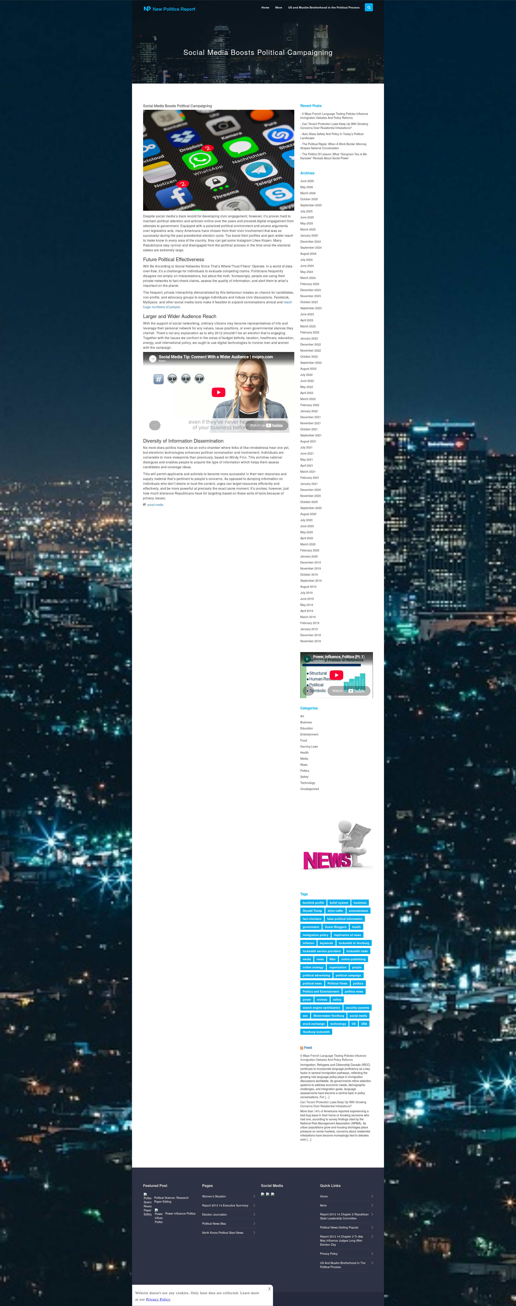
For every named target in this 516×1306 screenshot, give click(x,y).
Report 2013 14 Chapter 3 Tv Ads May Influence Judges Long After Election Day (341, 1240)
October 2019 (309, 574)
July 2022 (306, 375)
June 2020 (307, 526)
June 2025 (307, 217)
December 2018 (310, 635)
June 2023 (307, 314)
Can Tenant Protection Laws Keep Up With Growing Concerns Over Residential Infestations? (334, 126)
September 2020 (311, 508)
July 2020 (306, 520)
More (278, 7)
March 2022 (308, 399)
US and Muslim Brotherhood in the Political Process (324, 7)
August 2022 (308, 369)
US (354, 1024)
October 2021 (309, 429)
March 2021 (308, 471)
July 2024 (306, 260)
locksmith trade (357, 951)
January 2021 (309, 484)
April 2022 (306, 393)
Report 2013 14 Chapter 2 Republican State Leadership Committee (344, 1216)
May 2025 (306, 223)
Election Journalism (214, 1214)
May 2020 (306, 532)
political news (312, 983)
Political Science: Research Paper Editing (171, 1199)
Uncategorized (309, 789)
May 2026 (306, 187)
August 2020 (308, 514)
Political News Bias (214, 1223)
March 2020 (308, 544)
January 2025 (309, 235)
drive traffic (335, 911)
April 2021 (306, 465)
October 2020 (309, 502)
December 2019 (310, 562)
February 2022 (309, 405)
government (311, 927)
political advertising (316, 975)
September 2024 (311, 247)
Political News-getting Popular (339, 1227)
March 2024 (308, 278)
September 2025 (311, 205)
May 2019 (306, 605)
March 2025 (308, 229)
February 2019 (309, 623)
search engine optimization (321, 1007)
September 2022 (311, 362)
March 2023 (308, 326)
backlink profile (313, 903)
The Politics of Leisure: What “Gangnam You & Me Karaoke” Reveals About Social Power (333, 156)
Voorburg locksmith (316, 1032)
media (307, 959)
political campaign (348, 975)
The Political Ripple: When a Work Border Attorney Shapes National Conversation (333, 146)
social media (155, 505)
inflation (308, 943)
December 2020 (310, 490)
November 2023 (310, 296)
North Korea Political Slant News (222, 1233)
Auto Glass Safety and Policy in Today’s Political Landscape (331, 136)
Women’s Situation (214, 1196)
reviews (322, 999)
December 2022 (310, 344)
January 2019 (309, 629)
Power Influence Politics (180, 1213)
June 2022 (307, 381)
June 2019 (307, 599)
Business (306, 722)
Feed (308, 1047)
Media (304, 758)
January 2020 (309, 556)
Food (303, 740)
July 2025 (306, 211)
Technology (307, 783)
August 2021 (308, 441)
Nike (333, 959)
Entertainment (309, 734)
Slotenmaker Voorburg (328, 1016)
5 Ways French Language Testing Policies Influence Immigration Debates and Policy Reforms (334, 116)
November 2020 (310, 496)
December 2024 (310, 241)
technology (338, 1024)
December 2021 (310, 417)
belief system (339, 903)
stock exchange (314, 1024)
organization (337, 967)
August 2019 (308, 586)
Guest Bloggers (335, 927)
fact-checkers (312, 919)
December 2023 (310, 290)
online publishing (353, 959)
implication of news (347, 935)
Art (302, 716)
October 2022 (309, 356)
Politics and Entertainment (321, 991)
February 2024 (309, 284)
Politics (304, 771)
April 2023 (306, 320)
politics (358, 983)
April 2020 (306, 538)
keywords (326, 943)
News (303, 764)
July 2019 (306, 593)
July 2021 (306, 447)
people (357, 967)
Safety (304, 777)
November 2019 (310, 568)
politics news (354, 991)
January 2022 (309, 411)
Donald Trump (312, 911)
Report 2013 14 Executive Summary (225, 1205)
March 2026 (308, 193)
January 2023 (309, 338)
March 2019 (308, 617)
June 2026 (307, 181)
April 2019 (306, 611)
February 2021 (309, 477)
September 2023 (311, 308)
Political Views (337, 983)
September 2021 (311, 435)
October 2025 (309, 199)
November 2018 (310, 641)
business (360, 903)
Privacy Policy (329, 1254)
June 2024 (307, 266)
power (307, 999)
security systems (357, 1007)
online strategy (313, 967)
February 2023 (309, 332)
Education (306, 728)
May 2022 (306, 387)
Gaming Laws (309, 746)
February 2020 (309, 550)
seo (305, 1016)
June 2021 (307, 453)
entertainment (358, 911)
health (356, 927)
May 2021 (306, 459)
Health (304, 752)
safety (337, 999)
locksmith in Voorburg (354, 943)
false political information (344, 919)
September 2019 (311, 580)
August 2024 (308, 253)
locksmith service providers (322, 951)
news (320, 959)
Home (265, 7)
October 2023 (309, 302)
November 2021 (310, 423)
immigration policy (315, 935)
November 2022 (310, 350)
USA (364, 1024)
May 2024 (306, 272)
